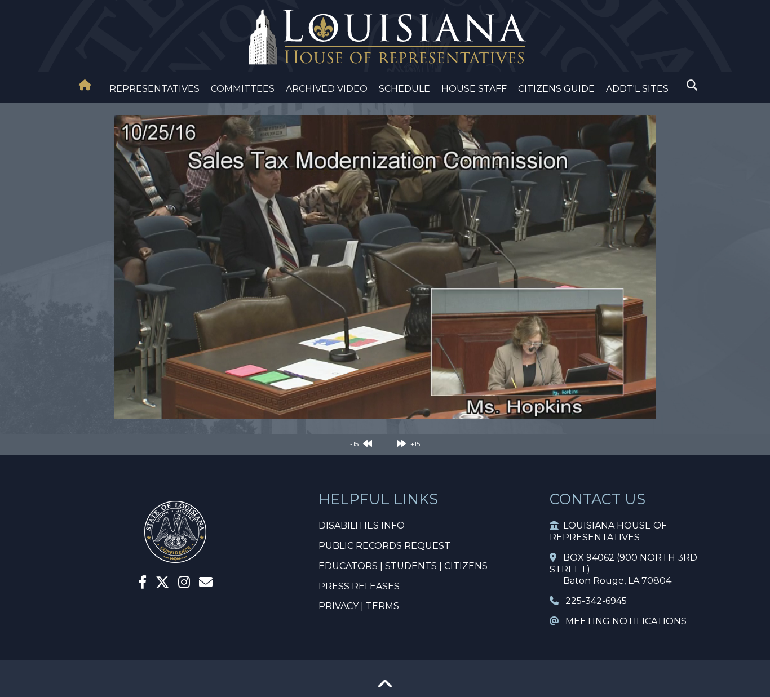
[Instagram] (184, 584)
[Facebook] (142, 584)
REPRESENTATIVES (154, 88)
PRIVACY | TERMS (358, 606)
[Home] (85, 86)
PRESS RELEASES (359, 586)
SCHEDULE (404, 88)
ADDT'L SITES (637, 88)
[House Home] (85, 85)
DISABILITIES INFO (361, 525)
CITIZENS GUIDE (556, 88)
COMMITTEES (243, 88)
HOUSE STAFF (474, 88)
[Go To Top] (385, 687)
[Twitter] (162, 584)
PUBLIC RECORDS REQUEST (384, 545)
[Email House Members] (206, 584)
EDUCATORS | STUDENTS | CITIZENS (403, 566)
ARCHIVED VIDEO (327, 88)
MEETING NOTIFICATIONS (623, 621)
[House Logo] (385, 37)
